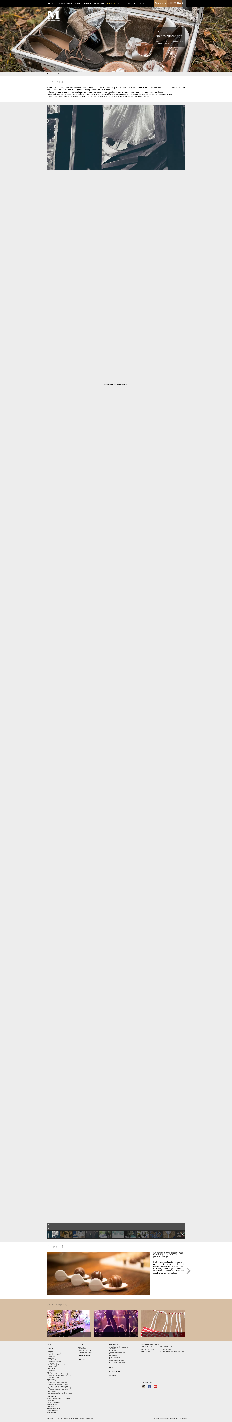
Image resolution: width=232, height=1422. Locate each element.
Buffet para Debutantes (85, 1350)
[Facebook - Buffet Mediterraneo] (149, 1386)
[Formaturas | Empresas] (116, 1323)
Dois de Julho (52, 1356)
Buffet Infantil (82, 1348)
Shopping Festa (124, 3)
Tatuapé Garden (52, 1366)
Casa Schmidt (52, 1412)
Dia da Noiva (113, 1355)
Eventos (87, 3)
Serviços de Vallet (114, 1364)
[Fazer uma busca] (184, 3)
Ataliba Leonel (52, 1404)
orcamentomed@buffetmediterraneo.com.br (172, 1351)
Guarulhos (51, 1379)
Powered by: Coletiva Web (178, 1418)
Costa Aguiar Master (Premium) (57, 1353)
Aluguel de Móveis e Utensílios (118, 1347)
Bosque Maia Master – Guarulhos (57, 1382)
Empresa (50, 1345)
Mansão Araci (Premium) (55, 1360)
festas (80, 1345)
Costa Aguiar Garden (54, 1354)
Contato (143, 3)
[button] (116, 1224)
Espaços (78, 3)
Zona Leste (51, 1358)
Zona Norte (51, 1396)
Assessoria (111, 3)
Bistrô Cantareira (53, 1402)
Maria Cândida (52, 1410)
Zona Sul (50, 1351)
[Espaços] (163, 1323)
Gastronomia (99, 3)
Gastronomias (84, 1355)
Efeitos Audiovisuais (115, 1357)
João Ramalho (52, 1370)
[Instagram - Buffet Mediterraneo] (143, 1386)
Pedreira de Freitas (53, 1363)
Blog (134, 3)
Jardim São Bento (53, 1408)
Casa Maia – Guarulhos (54, 1381)
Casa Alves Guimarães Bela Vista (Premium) (60, 1374)
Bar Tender (112, 1350)
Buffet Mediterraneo (64, 3)
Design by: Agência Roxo (161, 1418)
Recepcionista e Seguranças (117, 1362)
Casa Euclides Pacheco (54, 1361)
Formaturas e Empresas (85, 1352)
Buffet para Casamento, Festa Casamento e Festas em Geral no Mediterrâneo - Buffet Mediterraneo (53, 16)
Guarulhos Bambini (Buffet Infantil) (58, 1384)
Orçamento (161, 3)
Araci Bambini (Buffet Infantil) (56, 1365)
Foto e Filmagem (114, 1359)
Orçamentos (114, 1371)
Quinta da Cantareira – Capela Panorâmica (60, 1393)
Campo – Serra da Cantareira (57, 1386)
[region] (116, 672)
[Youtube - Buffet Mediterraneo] (155, 1386)
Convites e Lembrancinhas (117, 1352)
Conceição (50, 1406)
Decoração (112, 1354)
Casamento (81, 1347)
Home (50, 3)
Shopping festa (115, 1345)
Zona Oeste (51, 1368)
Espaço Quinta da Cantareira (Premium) (59, 1388)
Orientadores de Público (116, 1360)
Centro (49, 1372)
